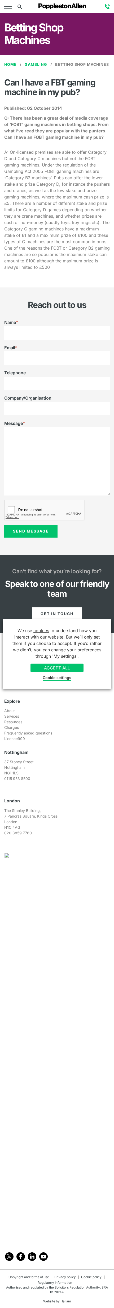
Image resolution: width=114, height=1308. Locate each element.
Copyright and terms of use (28, 1277)
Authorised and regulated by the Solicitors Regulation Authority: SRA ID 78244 (57, 1289)
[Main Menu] (9, 6)
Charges (11, 727)
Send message (31, 531)
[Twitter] (9, 1256)
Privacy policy (65, 1277)
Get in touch (57, 613)
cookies (41, 630)
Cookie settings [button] (57, 677)
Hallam (65, 1301)
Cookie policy (91, 1277)
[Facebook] (20, 1256)
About (9, 710)
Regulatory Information (55, 1283)
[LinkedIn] (32, 1256)
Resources (13, 722)
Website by (51, 1301)
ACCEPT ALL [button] (57, 668)
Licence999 (14, 738)
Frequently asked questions (28, 733)
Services (11, 716)
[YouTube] (43, 1256)
